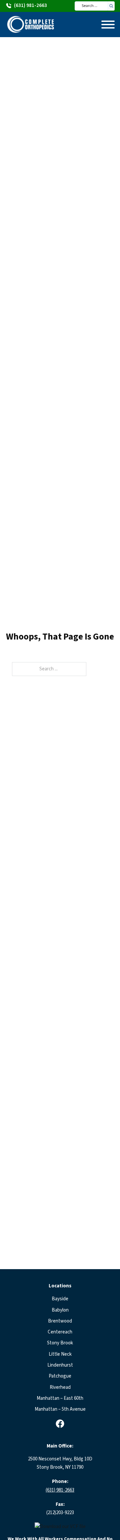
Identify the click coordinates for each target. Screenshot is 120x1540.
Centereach (60, 1331)
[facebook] (60, 1424)
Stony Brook (60, 1342)
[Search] (111, 6)
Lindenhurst (60, 1365)
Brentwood (60, 1321)
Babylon (60, 1310)
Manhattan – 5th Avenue (60, 1409)
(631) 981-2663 (60, 1490)
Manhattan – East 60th (60, 1398)
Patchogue (60, 1376)
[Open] (108, 25)
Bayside (60, 1298)
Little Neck (60, 1354)
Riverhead (60, 1387)
